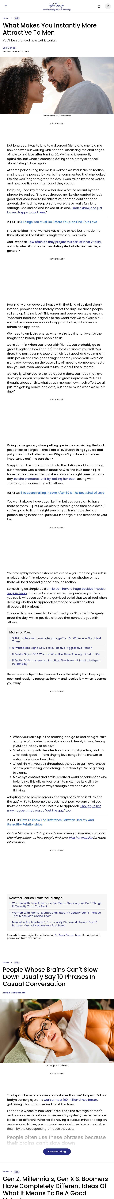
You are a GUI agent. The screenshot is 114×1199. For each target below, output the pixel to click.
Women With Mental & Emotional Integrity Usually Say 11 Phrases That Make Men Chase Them (56, 914)
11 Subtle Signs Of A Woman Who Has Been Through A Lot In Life (56, 654)
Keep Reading (57, 1151)
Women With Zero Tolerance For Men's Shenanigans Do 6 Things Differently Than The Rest (57, 905)
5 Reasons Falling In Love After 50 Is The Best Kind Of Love (62, 493)
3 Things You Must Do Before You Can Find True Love (58, 222)
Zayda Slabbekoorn (14, 992)
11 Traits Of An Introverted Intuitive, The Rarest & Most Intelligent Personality (56, 662)
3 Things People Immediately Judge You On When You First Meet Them (56, 640)
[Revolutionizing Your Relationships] (57, 5)
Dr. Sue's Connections (67, 935)
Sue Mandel (9, 47)
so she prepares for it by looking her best (45, 479)
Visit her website (80, 838)
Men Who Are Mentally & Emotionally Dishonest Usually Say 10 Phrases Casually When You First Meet (54, 924)
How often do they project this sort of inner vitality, (65, 242)
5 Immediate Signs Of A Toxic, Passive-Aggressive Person (52, 648)
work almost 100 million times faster (70, 1100)
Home (6, 18)
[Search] (98, 6)
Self (17, 18)
